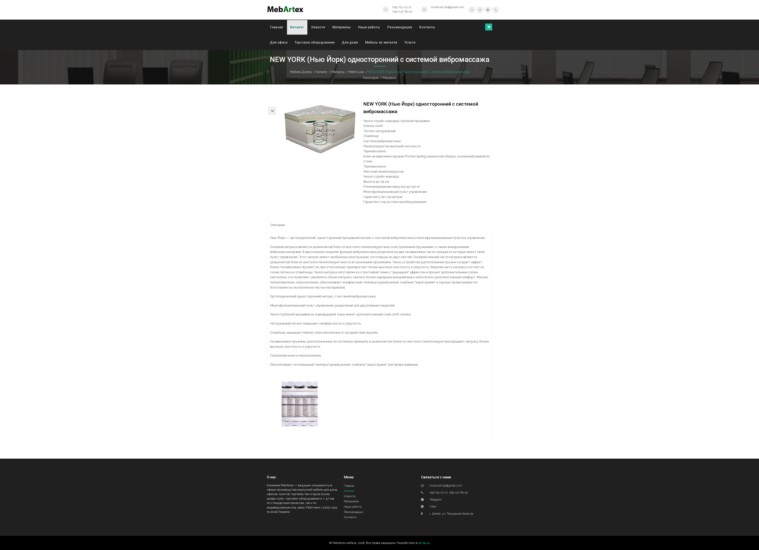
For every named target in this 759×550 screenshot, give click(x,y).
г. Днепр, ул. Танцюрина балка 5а (451, 513)
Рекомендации (399, 27)
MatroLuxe (356, 72)
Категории (371, 78)
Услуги (409, 42)
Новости (318, 27)
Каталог (297, 27)
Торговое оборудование (315, 42)
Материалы (341, 27)
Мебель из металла (381, 42)
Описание (277, 225)
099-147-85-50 (402, 11)
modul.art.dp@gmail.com (447, 7)
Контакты (427, 27)
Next (272, 111)
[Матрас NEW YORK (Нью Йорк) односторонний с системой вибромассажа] (320, 130)
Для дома (350, 42)
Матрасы (338, 72)
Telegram (436, 499)
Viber (433, 506)
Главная (276, 27)
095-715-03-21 (402, 7)
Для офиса (279, 42)
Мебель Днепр (301, 72)
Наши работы (369, 27)
